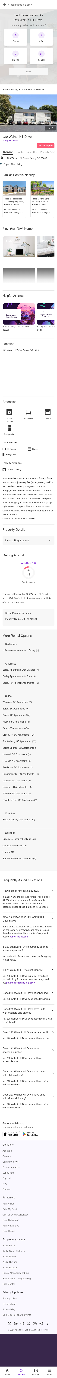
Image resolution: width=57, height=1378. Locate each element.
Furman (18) (9, 852)
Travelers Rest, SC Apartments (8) (20, 800)
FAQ (5, 1183)
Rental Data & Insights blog (17, 1278)
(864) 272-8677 (10, 140)
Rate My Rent (10, 1209)
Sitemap (7, 1189)
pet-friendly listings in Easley (20, 982)
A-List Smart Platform (14, 1251)
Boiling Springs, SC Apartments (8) (20, 747)
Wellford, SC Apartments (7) (17, 793)
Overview (8, 151)
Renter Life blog (11, 1225)
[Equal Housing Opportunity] (9, 1324)
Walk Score (27, 562)
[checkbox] (15, 37)
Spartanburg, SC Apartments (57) (19, 741)
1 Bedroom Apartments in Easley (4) (21, 650)
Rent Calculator (11, 1220)
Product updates (11, 1167)
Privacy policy (10, 1298)
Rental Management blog (16, 1272)
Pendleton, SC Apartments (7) (18, 767)
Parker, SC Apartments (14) (16, 715)
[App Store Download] (11, 1134)
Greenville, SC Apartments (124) (19, 734)
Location (20, 152)
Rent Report (9, 1231)
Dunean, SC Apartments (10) (17, 786)
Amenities (32, 152)
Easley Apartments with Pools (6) (19, 676)
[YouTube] (35, 1324)
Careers (7, 1156)
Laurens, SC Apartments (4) (17, 780)
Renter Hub (8, 1203)
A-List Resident (10, 1267)
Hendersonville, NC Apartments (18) (21, 773)
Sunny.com (8, 1172)
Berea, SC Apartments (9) (15, 708)
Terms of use (9, 1304)
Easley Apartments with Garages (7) (21, 669)
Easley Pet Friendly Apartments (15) (21, 682)
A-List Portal (9, 1245)
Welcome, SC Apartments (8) (17, 702)
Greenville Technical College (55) (19, 838)
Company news (11, 1161)
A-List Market (9, 1256)
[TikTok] (47, 1324)
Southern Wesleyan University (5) (19, 858)
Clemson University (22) (15, 845)
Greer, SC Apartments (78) (16, 728)
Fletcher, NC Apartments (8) (17, 760)
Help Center (9, 1283)
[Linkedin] (16, 1324)
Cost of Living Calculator (15, 1214)
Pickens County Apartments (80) (19, 819)
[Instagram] (41, 1324)
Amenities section (19, 936)
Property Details (48, 152)
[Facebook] (22, 1324)
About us (7, 1150)
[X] (28, 1324)
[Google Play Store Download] (30, 1134)
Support (7, 1178)
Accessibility (9, 1309)
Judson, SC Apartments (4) (16, 721)
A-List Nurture (10, 1261)
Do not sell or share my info (17, 1314)
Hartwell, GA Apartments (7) (17, 754)
